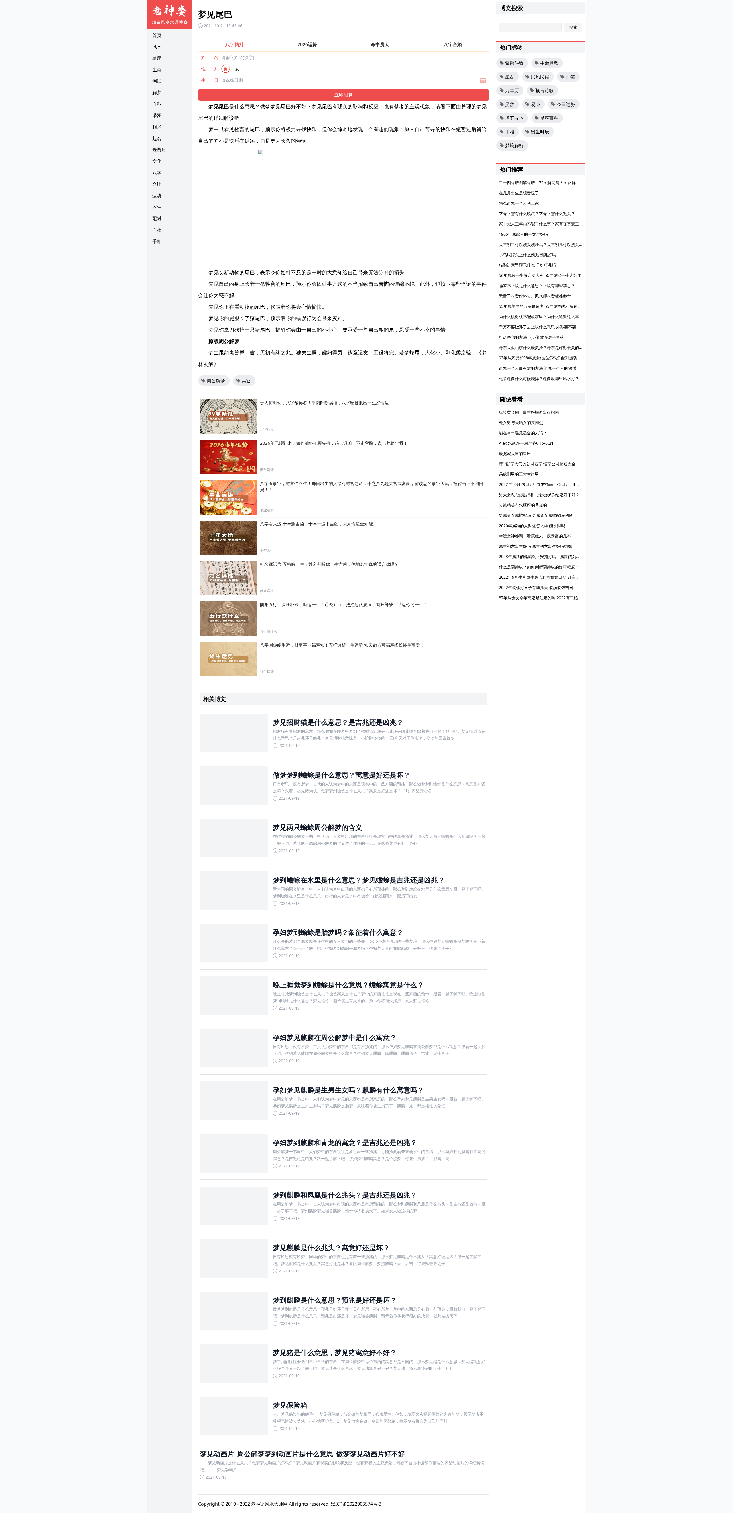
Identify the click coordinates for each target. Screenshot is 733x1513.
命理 (156, 184)
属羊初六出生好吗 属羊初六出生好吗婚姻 (535, 546)
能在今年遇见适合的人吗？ (523, 433)
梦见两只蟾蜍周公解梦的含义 (317, 827)
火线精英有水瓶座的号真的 (523, 505)
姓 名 (209, 57)
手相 (156, 241)
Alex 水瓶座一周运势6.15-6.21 (526, 443)
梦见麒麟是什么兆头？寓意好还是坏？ (331, 1247)
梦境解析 (514, 145)
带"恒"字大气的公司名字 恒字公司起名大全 (537, 463)
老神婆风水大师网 (269, 1504)
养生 (156, 207)
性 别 (209, 69)
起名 (156, 138)
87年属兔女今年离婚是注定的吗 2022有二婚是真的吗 (546, 597)
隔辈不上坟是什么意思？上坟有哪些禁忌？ (537, 285)
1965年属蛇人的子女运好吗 (523, 234)
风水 (156, 47)
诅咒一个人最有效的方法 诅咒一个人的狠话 (537, 368)
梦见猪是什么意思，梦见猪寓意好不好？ (335, 1352)
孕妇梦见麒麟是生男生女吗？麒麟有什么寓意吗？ (348, 1089)
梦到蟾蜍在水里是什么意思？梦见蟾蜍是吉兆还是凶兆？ (359, 879)
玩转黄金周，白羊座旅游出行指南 (529, 412)
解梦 (156, 92)
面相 (156, 230)
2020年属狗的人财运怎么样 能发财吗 (532, 525)
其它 (246, 380)
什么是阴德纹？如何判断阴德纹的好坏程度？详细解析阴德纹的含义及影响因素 (569, 567)
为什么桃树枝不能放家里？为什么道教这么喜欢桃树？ (547, 316)
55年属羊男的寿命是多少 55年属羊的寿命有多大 (542, 306)
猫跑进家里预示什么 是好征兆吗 (527, 265)
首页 (156, 35)
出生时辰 (540, 132)
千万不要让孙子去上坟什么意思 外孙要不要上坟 (541, 327)
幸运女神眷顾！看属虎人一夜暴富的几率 (535, 536)
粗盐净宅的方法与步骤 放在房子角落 (531, 337)
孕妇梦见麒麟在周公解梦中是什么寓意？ (335, 1037)
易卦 (535, 104)
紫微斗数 (514, 63)
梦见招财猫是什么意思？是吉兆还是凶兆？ (338, 722)
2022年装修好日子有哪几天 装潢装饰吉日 (536, 587)
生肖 (156, 69)
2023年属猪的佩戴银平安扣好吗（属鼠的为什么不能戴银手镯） (555, 556)
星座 (156, 58)
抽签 (570, 77)
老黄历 (159, 150)
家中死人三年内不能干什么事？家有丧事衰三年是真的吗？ (551, 223)
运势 (156, 195)
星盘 (509, 77)
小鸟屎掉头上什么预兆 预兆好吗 (527, 254)
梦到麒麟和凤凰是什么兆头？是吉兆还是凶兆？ (345, 1194)
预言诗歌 (544, 90)
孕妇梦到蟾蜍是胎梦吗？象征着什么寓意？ (338, 932)
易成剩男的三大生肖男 (519, 474)
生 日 (209, 80)
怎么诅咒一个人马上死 (519, 203)
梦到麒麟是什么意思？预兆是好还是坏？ (335, 1300)
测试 (156, 81)
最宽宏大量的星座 (515, 453)
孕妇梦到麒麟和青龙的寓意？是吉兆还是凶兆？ (345, 1142)
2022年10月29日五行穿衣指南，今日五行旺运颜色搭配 (548, 484)
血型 (156, 104)
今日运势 (566, 104)
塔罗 (156, 115)
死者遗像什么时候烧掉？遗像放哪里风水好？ (539, 378)
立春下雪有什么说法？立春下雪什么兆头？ (537, 213)
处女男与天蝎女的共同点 (521, 422)
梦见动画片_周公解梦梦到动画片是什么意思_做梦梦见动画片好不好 (302, 1453)
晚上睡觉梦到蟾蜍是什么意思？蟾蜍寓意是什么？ (348, 984)
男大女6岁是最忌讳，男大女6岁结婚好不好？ (539, 494)
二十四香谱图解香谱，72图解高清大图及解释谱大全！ (547, 182)
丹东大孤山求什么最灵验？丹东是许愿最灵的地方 (543, 347)
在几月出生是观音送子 (519, 193)
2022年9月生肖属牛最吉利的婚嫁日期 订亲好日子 (543, 577)
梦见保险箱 (290, 1405)
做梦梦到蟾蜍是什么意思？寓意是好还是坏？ (341, 774)
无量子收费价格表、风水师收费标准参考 (535, 296)
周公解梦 (216, 380)
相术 (156, 127)
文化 (156, 161)
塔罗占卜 (514, 118)
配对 (156, 218)
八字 (156, 173)
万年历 (512, 90)
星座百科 (549, 118)
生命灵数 (549, 63)
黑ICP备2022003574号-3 (356, 1504)
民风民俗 (540, 77)
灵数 (509, 104)
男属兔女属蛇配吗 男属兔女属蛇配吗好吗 (535, 515)
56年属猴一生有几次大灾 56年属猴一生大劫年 (540, 275)
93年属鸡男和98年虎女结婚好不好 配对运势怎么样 (544, 357)
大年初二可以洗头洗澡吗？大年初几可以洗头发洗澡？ (547, 244)
